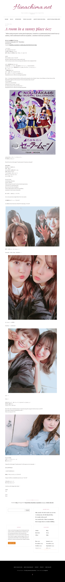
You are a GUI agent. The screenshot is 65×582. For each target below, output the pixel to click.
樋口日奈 (52, 502)
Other (36, 535)
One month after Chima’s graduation (44, 519)
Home (6, 19)
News (47, 532)
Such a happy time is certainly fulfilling (44, 521)
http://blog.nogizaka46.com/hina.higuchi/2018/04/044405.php (23, 45)
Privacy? (42, 567)
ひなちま (43, 502)
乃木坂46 (48, 502)
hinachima (33, 502)
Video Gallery (27, 19)
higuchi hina (28, 502)
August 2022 (38, 548)
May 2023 (37, 541)
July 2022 (48, 548)
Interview (18, 19)
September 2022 (50, 545)
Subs (47, 535)
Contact (36, 567)
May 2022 (48, 550)
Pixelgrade (46, 570)
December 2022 (39, 543)
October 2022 (38, 545)
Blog (11, 19)
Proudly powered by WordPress (30, 570)
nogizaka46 (38, 502)
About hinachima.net (53, 19)
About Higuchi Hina (39, 19)
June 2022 (37, 550)
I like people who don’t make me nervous (45, 512)
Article (36, 530)
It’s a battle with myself (41, 517)
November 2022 (50, 543)
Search (27, 510)
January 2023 (49, 541)
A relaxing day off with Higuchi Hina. (44, 514)
